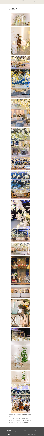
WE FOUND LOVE (8, 431)
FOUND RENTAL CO (34, 434)
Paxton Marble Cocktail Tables (24, 422)
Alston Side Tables (17, 420)
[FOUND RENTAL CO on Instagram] (9, 434)
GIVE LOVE (16, 431)
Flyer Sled (18, 422)
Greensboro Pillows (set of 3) (19, 418)
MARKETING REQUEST (9, 430)
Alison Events (11, 414)
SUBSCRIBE (35, 430)
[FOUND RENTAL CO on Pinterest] (8, 434)
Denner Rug (21, 420)
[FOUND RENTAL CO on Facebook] (7, 434)
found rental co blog (12, 9)
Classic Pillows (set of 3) (26, 418)
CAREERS (15, 430)
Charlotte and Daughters (20, 414)
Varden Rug (12, 418)
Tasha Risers (15, 422)
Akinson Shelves (25, 420)
